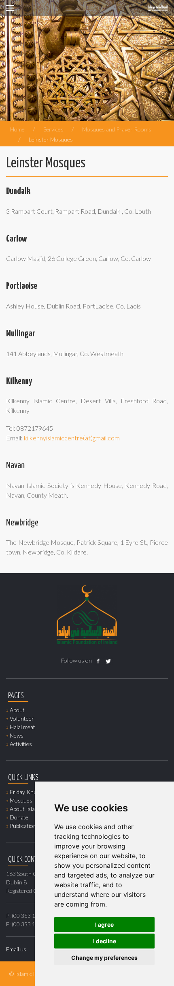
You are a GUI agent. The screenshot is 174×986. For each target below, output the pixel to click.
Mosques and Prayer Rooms (116, 129)
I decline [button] (104, 941)
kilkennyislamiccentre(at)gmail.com (72, 438)
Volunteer (22, 718)
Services (53, 129)
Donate (19, 817)
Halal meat (22, 726)
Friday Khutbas (28, 791)
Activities (21, 743)
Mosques (21, 800)
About (17, 710)
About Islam (24, 808)
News (16, 735)
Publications (24, 825)
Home (17, 129)
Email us (16, 949)
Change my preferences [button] (104, 957)
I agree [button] (104, 924)
